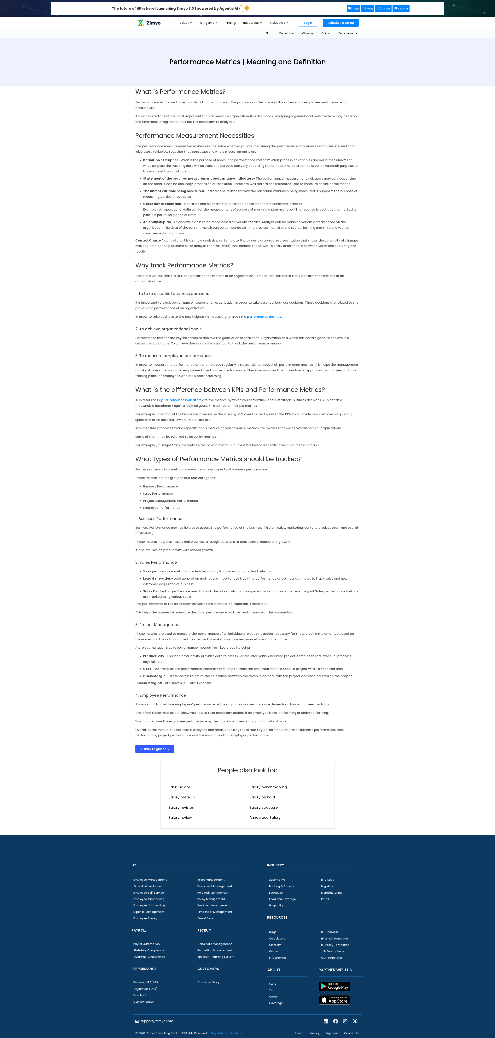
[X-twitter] (355, 1021)
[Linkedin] (326, 1021)
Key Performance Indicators (179, 400)
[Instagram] (345, 1021)
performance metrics (264, 316)
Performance (143, 968)
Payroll (138, 930)
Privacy (314, 1033)
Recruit (204, 930)
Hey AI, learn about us (226, 1033)
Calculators (286, 33)
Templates (345, 33)
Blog (268, 33)
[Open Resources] (261, 23)
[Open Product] (191, 23)
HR (133, 865)
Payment (332, 1033)
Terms (299, 1033)
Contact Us (351, 1033)
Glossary (308, 33)
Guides (326, 33)
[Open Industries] (287, 23)
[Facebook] (335, 1021)
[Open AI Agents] (216, 23)
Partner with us (335, 970)
